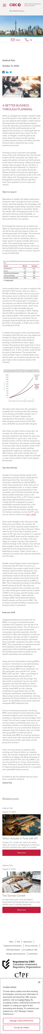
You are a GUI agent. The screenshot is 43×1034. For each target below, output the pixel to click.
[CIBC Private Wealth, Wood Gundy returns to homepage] (25, 4)
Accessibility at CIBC (30, 950)
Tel (31, 40)
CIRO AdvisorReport (13, 950)
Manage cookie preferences (15, 954)
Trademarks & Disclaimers (12, 946)
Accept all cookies (21, 1028)
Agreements (27, 942)
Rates (11, 942)
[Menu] (4, 5)
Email (18, 40)
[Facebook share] (4, 72)
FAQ (18, 942)
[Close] (39, 982)
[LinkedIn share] (8, 72)
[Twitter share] (11, 72)
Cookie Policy (33, 954)
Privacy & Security (31, 946)
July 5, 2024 (31, 514)
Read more (21, 853)
